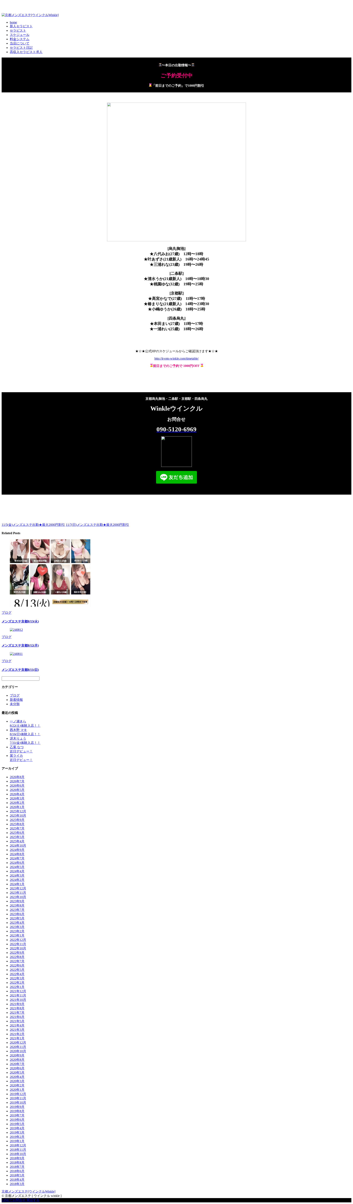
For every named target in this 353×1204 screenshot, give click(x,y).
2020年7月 (17, 1064)
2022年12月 (18, 939)
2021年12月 (18, 991)
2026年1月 (17, 807)
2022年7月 (17, 961)
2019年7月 (17, 1115)
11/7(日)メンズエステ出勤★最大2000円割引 (97, 524)
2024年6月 (17, 862)
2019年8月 (17, 1111)
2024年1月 (17, 884)
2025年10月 (18, 815)
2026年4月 (17, 794)
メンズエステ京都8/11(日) (20, 669)
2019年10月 (18, 1102)
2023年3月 (17, 927)
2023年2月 (17, 931)
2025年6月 (17, 832)
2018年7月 (17, 1167)
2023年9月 (17, 901)
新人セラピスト (21, 26)
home (13, 22)
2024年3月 (17, 875)
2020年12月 (18, 1042)
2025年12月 (18, 811)
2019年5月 (17, 1124)
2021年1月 (17, 1038)
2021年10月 (18, 999)
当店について (19, 43)
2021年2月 (17, 1034)
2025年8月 (17, 824)
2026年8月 (17, 777)
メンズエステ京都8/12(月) (20, 645)
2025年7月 (17, 828)
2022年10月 (18, 948)
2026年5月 (17, 790)
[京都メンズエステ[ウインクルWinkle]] (30, 15)
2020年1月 (17, 1089)
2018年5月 (17, 1175)
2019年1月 (17, 1141)
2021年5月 (17, 1021)
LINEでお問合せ (14, 1200)
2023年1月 (17, 935)
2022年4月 (17, 974)
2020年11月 (18, 1047)
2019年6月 (17, 1119)
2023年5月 (17, 918)
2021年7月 (17, 1012)
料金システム (19, 39)
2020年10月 (18, 1051)
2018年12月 (18, 1145)
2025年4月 (17, 841)
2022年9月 (17, 952)
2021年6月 (17, 1017)
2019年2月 (17, 1137)
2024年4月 (17, 871)
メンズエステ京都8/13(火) (20, 621)
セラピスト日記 (21, 47)
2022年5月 (17, 969)
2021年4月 (17, 1025)
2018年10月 (18, 1154)
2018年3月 (17, 1184)
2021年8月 (17, 1008)
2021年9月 (17, 1004)
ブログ (6, 612)
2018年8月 (17, 1162)
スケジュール (19, 35)
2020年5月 (17, 1072)
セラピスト (18, 30)
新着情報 (16, 699)
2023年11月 (18, 892)
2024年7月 (17, 858)
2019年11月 (18, 1098)
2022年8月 (17, 957)
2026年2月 (17, 802)
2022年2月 (17, 982)
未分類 (15, 704)
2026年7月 (17, 781)
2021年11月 (18, 995)
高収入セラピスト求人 (26, 52)
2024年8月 (17, 854)
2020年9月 (17, 1055)
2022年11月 (18, 944)
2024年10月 (18, 845)
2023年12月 (18, 888)
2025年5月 (17, 837)
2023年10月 (18, 897)
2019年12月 (18, 1094)
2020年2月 (17, 1085)
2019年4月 (17, 1128)
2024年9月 (17, 850)
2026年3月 (17, 798)
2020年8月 (17, 1059)
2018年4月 (17, 1179)
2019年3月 (17, 1132)
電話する (32, 1200)
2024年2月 (17, 880)
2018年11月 (18, 1149)
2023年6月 (17, 914)
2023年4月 (17, 922)
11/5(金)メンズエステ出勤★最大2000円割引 (33, 524)
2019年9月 (17, 1107)
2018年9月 (17, 1158)
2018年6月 (17, 1171)
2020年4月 (17, 1077)
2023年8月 (17, 905)
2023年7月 (17, 910)
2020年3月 (17, 1081)
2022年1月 (17, 987)
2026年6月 (17, 785)
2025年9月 (17, 820)
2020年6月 (17, 1068)
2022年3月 (17, 978)
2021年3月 (17, 1029)
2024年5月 (17, 867)
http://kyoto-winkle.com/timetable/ (176, 358)
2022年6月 (17, 965)
